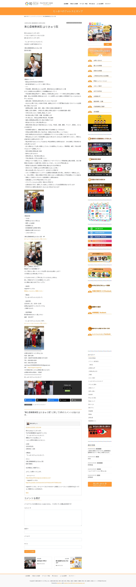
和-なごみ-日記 (92, 397)
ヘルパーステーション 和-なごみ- (97, 471)
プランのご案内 (92, 384)
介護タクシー (91, 388)
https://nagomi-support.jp (34, 367)
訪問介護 (90, 417)
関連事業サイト (92, 421)
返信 (27, 492)
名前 (26, 528)
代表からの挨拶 (36, 575)
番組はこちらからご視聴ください (33, 291)
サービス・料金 (46, 575)
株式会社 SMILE (42, 561)
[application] (100, 149)
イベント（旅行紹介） (93, 361)
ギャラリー (71, 575)
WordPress (59, 583)
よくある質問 (63, 575)
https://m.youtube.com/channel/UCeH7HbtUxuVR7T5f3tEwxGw (43, 482)
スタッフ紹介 (91, 378)
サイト (26, 543)
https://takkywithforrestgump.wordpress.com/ (38, 478)
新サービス (91, 404)
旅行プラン (91, 407)
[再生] (90, 154)
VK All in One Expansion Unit (78, 583)
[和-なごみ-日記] (76, 562)
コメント (27, 508)
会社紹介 (90, 394)
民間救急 (90, 465)
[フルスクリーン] (109, 154)
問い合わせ (55, 575)
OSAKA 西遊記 (92, 358)
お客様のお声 (91, 368)
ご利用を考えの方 (92, 371)
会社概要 (28, 575)
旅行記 (91, 364)
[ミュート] (107, 154)
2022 (89, 458)
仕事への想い (91, 391)
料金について (91, 401)
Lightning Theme (67, 583)
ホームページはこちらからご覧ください (35, 239)
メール (27, 536)
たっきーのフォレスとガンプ (74, 22)
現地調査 (90, 411)
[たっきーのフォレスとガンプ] (30, 562)
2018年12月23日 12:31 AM (33, 427)
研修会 (90, 414)
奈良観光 (90, 477)
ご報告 (90, 374)
